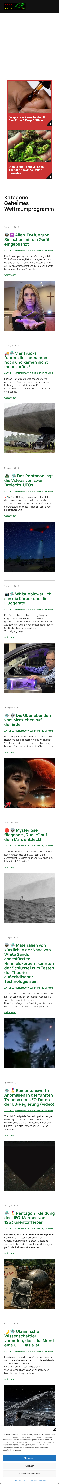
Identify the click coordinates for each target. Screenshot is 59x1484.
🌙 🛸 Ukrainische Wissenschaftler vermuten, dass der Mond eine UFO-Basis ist (29, 1338)
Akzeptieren (29, 1458)
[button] (54, 1429)
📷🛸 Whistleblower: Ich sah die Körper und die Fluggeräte (28, 598)
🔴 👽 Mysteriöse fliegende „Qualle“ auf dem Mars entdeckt (25, 835)
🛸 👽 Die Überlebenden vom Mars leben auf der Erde (27, 720)
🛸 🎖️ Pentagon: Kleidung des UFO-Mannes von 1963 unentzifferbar (29, 1218)
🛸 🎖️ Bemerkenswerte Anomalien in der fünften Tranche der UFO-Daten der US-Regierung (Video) (29, 1097)
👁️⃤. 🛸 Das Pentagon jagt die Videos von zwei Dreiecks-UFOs (28, 480)
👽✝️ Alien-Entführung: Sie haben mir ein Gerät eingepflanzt (27, 239)
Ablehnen (29, 1466)
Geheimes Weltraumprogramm (34, 250)
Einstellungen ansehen (29, 1473)
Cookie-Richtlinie (18, 1480)
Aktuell (9, 250)
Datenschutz (32, 1480)
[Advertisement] (29, 43)
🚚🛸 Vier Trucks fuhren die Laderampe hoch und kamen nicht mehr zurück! (26, 360)
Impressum (43, 1480)
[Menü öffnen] (53, 6)
